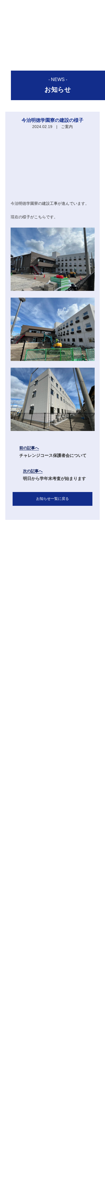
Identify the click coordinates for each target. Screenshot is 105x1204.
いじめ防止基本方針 (52, 1185)
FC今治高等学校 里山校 (52, 1160)
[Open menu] (96, 8)
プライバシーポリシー (52, 1178)
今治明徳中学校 (52, 1153)
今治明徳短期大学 (52, 1167)
